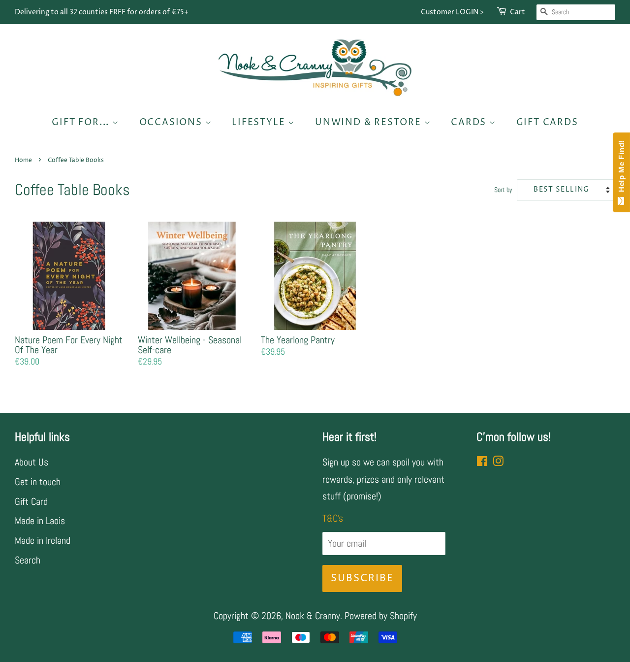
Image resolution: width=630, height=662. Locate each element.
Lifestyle (260, 122)
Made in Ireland (42, 540)
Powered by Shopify (381, 615)
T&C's (332, 518)
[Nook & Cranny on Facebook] (482, 462)
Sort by (503, 189)
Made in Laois (40, 520)
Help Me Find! (621, 168)
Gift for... (82, 122)
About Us (31, 462)
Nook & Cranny (312, 615)
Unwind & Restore (369, 122)
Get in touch (38, 481)
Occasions (172, 122)
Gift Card (31, 501)
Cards (470, 122)
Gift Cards (547, 122)
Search (27, 560)
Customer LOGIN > (452, 12)
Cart (517, 12)
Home (23, 160)
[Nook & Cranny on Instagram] (498, 462)
